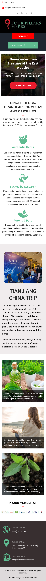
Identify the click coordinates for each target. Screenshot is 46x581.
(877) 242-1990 (11, 2)
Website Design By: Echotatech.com (23, 578)
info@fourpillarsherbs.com (15, 8)
